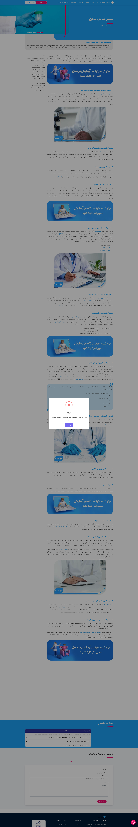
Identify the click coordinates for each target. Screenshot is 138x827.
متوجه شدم (69, 425)
